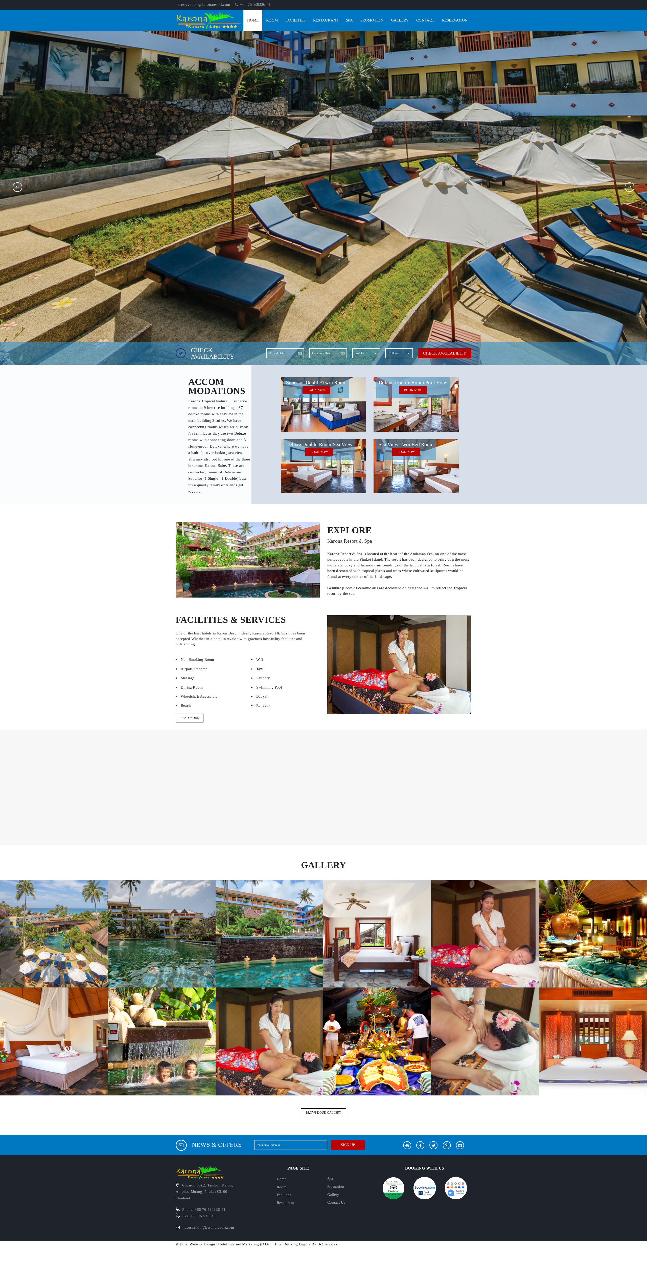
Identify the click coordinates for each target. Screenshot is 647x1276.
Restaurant (325, 20)
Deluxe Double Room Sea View (319, 444)
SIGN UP (348, 1145)
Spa (349, 20)
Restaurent (285, 1203)
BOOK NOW (316, 390)
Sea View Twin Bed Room (406, 444)
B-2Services (327, 1244)
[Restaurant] (270, 933)
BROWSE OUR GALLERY (323, 1112)
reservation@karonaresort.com (208, 1227)
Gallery (400, 20)
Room (272, 20)
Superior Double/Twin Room (316, 382)
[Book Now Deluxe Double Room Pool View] (416, 404)
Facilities (284, 1195)
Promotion (371, 20)
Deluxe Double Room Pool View (413, 382)
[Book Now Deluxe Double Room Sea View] (323, 466)
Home (253, 20)
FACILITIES (295, 20)
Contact (425, 20)
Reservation (455, 20)
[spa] (485, 933)
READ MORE (189, 718)
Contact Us (336, 1202)
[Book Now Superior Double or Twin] (323, 404)
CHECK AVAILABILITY (444, 353)
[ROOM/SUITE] (377, 933)
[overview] (54, 933)
